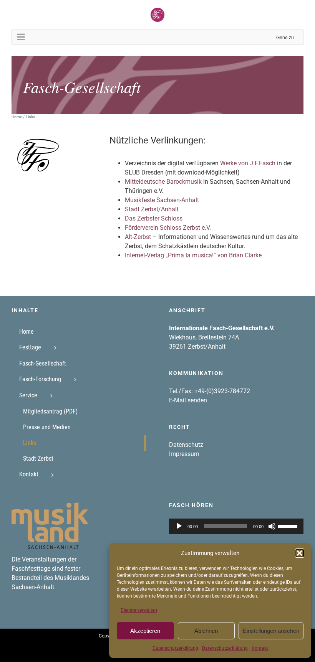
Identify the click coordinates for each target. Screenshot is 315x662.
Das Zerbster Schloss (153, 218)
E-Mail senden (188, 400)
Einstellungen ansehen (271, 630)
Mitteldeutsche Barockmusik (163, 181)
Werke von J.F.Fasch (247, 163)
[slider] (289, 525)
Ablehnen (206, 630)
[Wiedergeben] (179, 526)
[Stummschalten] (272, 526)
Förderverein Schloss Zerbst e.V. (168, 227)
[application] (236, 526)
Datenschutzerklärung (175, 648)
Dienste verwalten (139, 610)
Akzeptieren (145, 630)
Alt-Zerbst (138, 236)
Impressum (184, 454)
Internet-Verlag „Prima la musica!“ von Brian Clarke (193, 255)
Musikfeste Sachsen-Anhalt (162, 200)
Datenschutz (186, 444)
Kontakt (260, 648)
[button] (299, 553)
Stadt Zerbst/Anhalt (152, 209)
